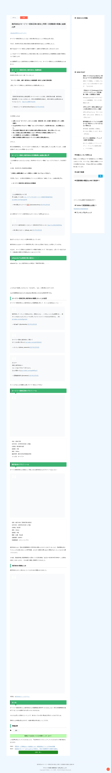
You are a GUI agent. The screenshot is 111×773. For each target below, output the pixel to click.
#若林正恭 (44, 197)
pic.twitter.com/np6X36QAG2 (34, 342)
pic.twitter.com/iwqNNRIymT (29, 370)
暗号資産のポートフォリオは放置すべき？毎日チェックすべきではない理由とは (93, 123)
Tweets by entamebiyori (81, 208)
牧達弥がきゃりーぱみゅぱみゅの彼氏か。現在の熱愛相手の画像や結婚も (36, 749)
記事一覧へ (38, 752)
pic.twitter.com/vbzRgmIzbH (19, 319)
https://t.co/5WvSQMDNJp (55, 225)
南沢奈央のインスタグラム (22, 696)
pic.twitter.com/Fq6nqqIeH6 (19, 199)
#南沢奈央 (49, 197)
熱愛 (16, 730)
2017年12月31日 (39, 106)
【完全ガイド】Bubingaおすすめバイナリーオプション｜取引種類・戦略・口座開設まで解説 (93, 92)
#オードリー (38, 197)
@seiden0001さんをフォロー (18, 33)
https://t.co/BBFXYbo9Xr (28, 101)
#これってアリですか (29, 197)
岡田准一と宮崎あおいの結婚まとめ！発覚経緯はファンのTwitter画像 (35, 746)
